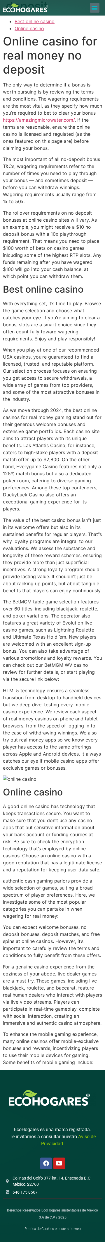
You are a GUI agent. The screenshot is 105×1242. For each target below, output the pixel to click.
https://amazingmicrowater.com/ (39, 120)
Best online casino (35, 21)
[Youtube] (59, 1163)
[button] (94, 8)
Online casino (29, 28)
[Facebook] (46, 1163)
